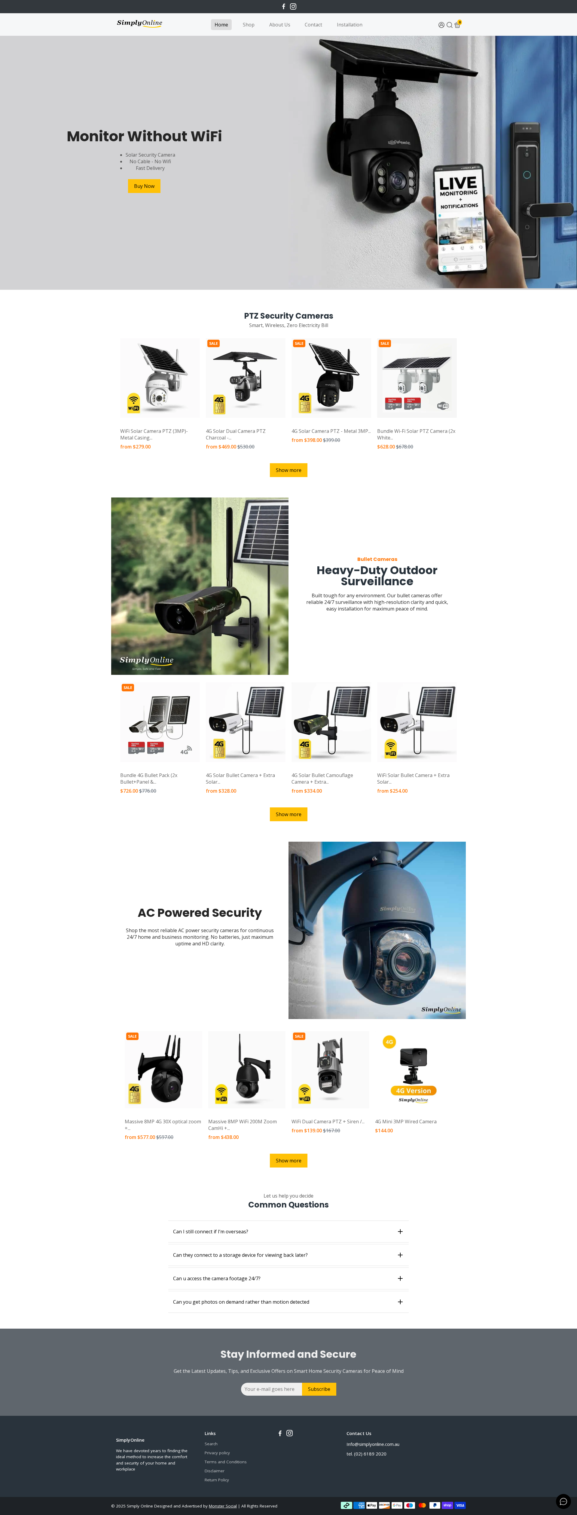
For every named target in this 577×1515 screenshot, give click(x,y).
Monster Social (223, 1506)
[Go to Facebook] (283, 7)
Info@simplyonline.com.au (373, 1444)
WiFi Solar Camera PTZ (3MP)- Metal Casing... (154, 434)
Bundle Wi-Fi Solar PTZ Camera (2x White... (416, 434)
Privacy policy (217, 1452)
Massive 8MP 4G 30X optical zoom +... (163, 1124)
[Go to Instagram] (293, 7)
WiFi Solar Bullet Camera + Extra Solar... (413, 778)
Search (211, 1443)
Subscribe (319, 1389)
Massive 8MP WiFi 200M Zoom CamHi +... (242, 1124)
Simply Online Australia (140, 424)
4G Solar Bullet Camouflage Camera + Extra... (322, 778)
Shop (249, 24)
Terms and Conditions (226, 1461)
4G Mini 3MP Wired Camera (406, 1121)
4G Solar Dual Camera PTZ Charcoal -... (236, 434)
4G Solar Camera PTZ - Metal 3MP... (331, 431)
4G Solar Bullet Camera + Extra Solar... (240, 778)
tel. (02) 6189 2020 (366, 1454)
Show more (288, 470)
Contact (313, 24)
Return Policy (217, 1480)
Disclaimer (214, 1471)
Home (221, 24)
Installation (349, 24)
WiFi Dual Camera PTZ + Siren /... (328, 1121)
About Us (279, 24)
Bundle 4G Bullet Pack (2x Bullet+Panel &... (148, 778)
